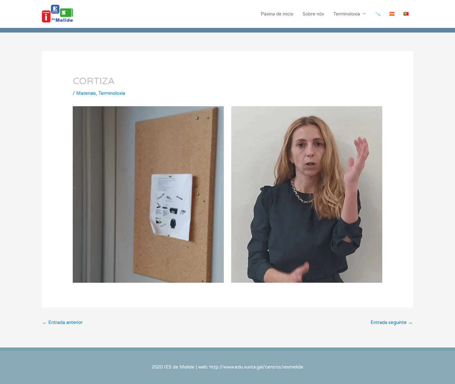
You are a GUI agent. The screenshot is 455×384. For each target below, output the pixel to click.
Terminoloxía (346, 14)
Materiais (86, 93)
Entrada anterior (62, 322)
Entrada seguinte (391, 322)
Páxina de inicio (277, 14)
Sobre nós (313, 14)
